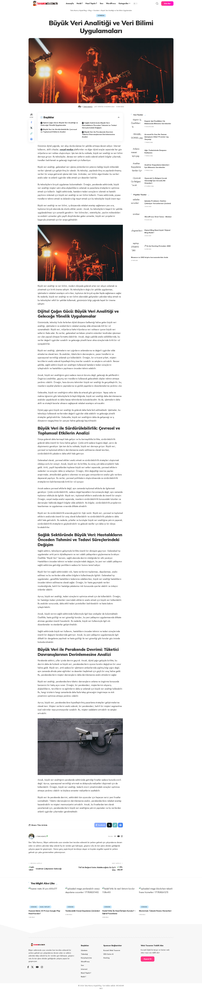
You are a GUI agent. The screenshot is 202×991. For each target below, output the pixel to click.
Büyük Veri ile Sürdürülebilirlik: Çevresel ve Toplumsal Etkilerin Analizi (59, 130)
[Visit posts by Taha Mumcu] (79, 107)
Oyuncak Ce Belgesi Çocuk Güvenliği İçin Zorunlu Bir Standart (155, 180)
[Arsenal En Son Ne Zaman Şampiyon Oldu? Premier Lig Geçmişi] (137, 138)
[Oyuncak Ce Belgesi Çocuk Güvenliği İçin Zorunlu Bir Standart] (137, 182)
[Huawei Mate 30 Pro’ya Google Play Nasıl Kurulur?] (46, 897)
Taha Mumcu (87, 107)
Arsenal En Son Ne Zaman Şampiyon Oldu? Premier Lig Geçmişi (156, 136)
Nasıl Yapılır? (45, 907)
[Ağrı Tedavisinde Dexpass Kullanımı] (137, 153)
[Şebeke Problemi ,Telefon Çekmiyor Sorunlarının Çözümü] (137, 203)
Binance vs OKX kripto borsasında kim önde (149, 257)
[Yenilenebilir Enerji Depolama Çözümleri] (82, 897)
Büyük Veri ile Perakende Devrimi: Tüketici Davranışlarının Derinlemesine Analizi (98, 134)
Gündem (101, 15)
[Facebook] (28, 967)
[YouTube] (118, 836)
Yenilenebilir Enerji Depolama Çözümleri (82, 911)
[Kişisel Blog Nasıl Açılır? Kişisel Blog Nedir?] (137, 233)
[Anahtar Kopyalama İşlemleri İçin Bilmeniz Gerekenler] (137, 167)
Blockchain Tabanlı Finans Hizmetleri (155, 911)
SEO (101, 988)
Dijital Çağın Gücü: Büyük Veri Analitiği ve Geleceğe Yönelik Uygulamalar (59, 124)
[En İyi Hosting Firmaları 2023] (137, 247)
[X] (32, 967)
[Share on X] (31, 128)
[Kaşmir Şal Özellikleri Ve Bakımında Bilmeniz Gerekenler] (137, 124)
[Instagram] (122, 836)
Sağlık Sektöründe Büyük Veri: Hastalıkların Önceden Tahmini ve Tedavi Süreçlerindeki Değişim (99, 125)
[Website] (115, 836)
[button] (157, 3)
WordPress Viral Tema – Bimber (158, 217)
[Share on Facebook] (31, 122)
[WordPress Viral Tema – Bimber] (137, 218)
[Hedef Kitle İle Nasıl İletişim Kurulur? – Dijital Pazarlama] (119, 897)
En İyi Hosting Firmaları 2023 (159, 246)
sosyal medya (66, 149)
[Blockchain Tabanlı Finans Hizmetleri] (156, 897)
